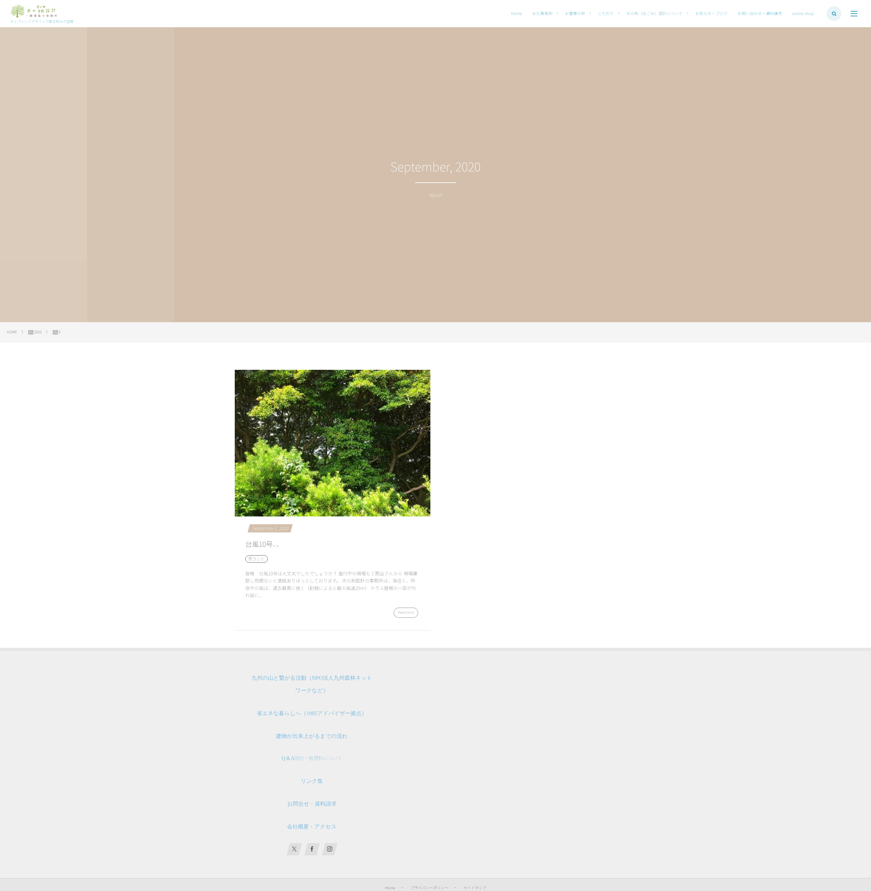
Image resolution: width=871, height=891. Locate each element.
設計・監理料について (311, 758)
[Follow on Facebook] (312, 849)
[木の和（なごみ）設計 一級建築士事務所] (33, 11)
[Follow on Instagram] (330, 849)
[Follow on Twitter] (294, 849)
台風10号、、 (264, 544)
